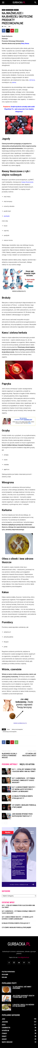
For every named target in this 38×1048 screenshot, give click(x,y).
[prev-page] (3, 823)
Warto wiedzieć (9, 10)
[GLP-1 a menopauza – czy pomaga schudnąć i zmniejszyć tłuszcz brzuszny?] (6, 780)
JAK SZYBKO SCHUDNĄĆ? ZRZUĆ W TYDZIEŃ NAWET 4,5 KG (23, 996)
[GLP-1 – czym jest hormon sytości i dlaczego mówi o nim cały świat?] (6, 771)
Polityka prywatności (8, 971)
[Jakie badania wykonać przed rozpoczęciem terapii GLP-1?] (6, 816)
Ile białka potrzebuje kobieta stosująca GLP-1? (16, 923)
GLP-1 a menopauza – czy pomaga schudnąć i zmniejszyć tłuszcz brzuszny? (23, 780)
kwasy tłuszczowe (27, 182)
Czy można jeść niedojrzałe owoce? (29, 754)
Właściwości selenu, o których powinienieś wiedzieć (9, 755)
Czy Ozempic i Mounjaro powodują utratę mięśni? (16, 927)
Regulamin (5, 974)
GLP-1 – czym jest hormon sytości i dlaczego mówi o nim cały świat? (18, 906)
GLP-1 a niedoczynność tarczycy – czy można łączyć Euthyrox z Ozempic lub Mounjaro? (24, 789)
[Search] (35, 2)
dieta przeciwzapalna (17, 729)
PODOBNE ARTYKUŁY (9, 764)
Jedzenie (16, 10)
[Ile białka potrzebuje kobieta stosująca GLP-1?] (6, 798)
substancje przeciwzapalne (10, 731)
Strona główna (5, 7)
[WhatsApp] (16, 31)
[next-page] (6, 823)
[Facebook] (4, 31)
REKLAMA (4, 977)
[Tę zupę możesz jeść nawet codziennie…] (6, 989)
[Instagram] (14, 962)
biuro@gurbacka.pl (23, 957)
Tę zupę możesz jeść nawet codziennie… (22, 987)
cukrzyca (32, 80)
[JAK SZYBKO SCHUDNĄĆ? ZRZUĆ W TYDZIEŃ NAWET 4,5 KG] (6, 998)
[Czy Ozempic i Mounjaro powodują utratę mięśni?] (6, 807)
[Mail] (19, 963)
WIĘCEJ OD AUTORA (27, 764)
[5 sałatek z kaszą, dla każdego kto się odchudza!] (6, 1007)
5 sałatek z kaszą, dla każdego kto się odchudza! (23, 1005)
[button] (3, 2)
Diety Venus (25, 43)
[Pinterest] (12, 31)
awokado (7, 216)
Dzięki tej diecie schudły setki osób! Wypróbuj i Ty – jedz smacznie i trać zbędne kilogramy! (19, 109)
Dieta (12, 7)
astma (14, 82)
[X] (8, 31)
